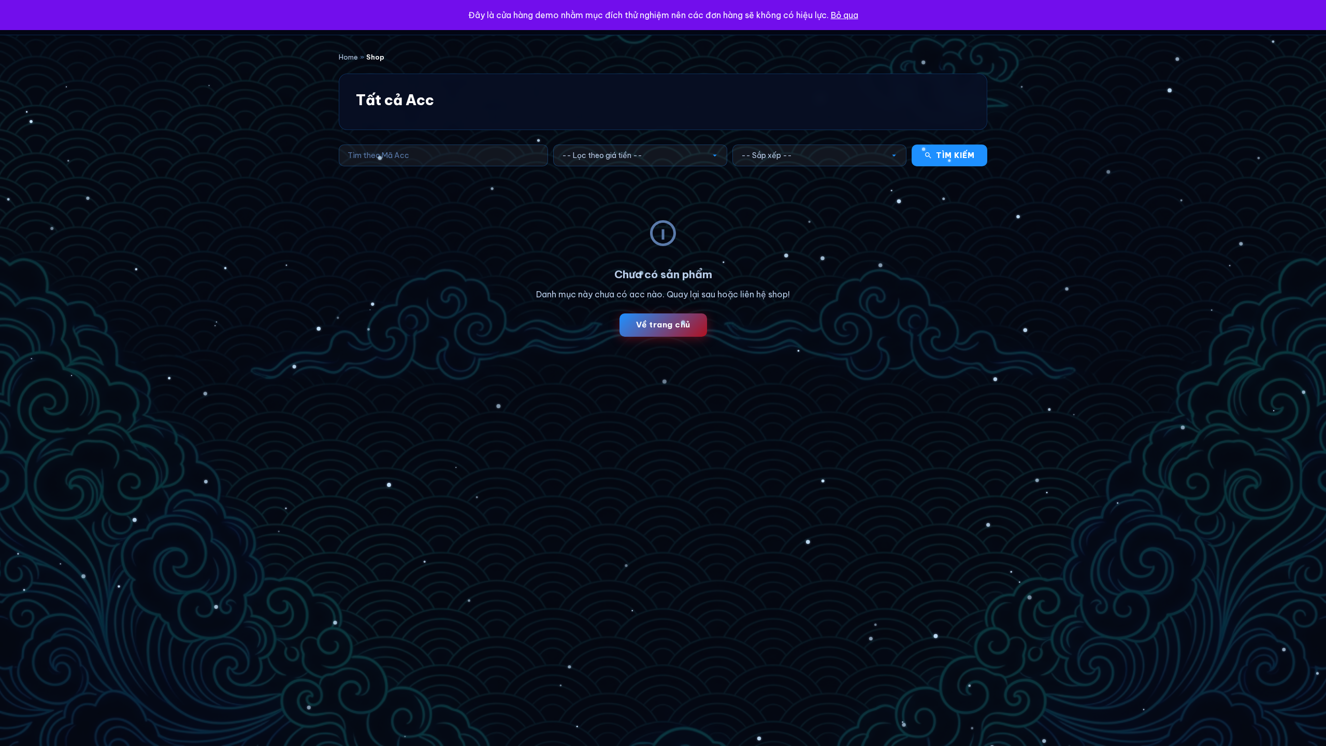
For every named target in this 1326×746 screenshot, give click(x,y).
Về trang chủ (663, 324)
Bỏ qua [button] (844, 15)
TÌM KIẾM (955, 155)
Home (348, 57)
